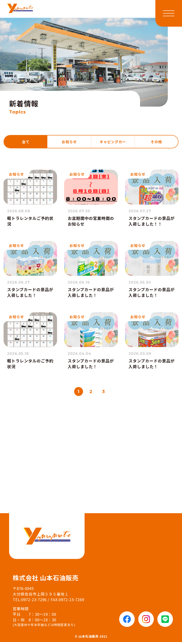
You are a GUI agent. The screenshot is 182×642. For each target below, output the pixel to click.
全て (26, 141)
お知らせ (69, 141)
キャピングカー (113, 141)
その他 (156, 141)
